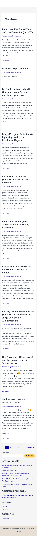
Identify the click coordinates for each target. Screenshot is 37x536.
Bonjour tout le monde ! (9, 497)
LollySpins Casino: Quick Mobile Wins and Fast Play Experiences (15, 224)
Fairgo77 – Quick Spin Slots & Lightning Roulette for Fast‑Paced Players (17, 137)
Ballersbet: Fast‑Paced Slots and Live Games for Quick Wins (18, 31)
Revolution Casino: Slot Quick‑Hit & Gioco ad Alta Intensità (15, 179)
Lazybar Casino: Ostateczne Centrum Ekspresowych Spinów (16, 269)
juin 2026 (5, 506)
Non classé (5, 36)
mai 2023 (5, 509)
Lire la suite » (6, 60)
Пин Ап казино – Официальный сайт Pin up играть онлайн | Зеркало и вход (17, 360)
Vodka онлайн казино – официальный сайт (13, 401)
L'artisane (19, 531)
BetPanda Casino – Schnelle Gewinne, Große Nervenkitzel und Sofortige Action (17, 92)
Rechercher (5, 452)
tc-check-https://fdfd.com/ (16, 68)
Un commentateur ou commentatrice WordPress (16, 495)
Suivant (30, 447)
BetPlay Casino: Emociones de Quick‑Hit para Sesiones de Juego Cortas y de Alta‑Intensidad (18, 316)
